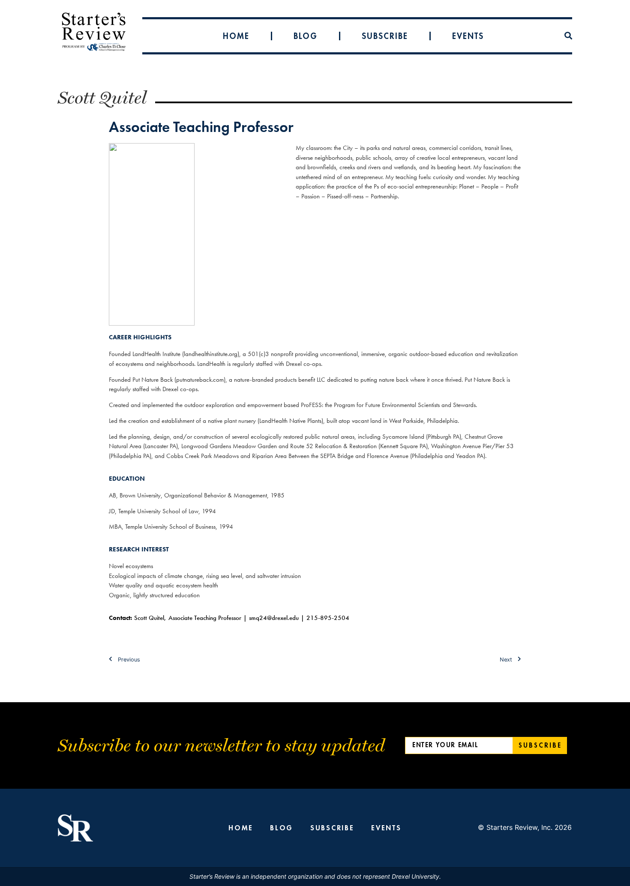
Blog (306, 36)
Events (468, 36)
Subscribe (385, 36)
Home (236, 36)
